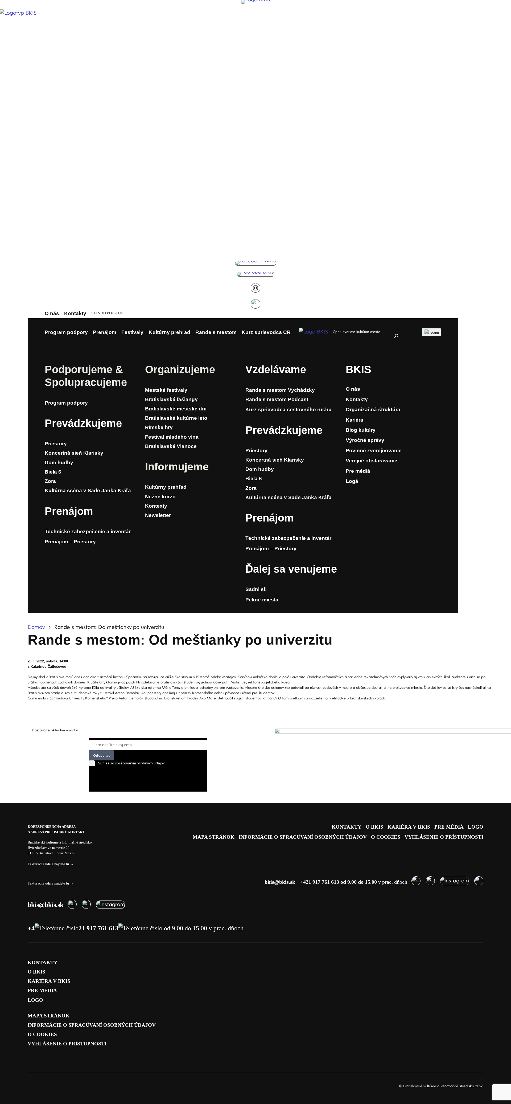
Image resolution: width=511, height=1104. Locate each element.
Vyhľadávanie (403, 327)
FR (107, 313)
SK (93, 313)
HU (111, 313)
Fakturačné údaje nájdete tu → (51, 864)
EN (98, 313)
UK (120, 313)
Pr (50, 423)
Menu (434, 333)
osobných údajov (151, 763)
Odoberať (101, 755)
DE (103, 313)
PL (116, 313)
